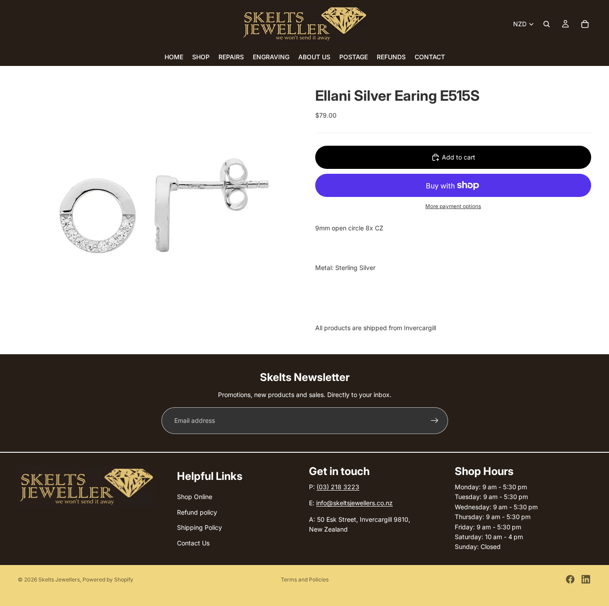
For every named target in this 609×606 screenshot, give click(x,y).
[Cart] (585, 24)
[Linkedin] (585, 579)
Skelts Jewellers (59, 579)
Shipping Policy (199, 527)
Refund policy (197, 512)
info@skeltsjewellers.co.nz (354, 503)
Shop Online (194, 496)
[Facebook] (570, 579)
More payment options (453, 206)
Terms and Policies (305, 579)
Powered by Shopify (107, 579)
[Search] (546, 24)
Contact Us (193, 542)
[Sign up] (434, 420)
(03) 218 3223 (338, 487)
